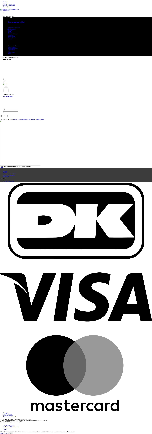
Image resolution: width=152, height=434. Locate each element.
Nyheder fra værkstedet (9, 5)
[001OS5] (20, 165)
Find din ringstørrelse (8, 181)
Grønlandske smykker (8, 16)
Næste (2, 167)
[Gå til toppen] (0, 423)
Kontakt (5, 1)
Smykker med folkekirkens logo (11, 57)
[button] (4, 13)
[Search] (3, 112)
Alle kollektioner (7, 59)
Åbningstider (6, 413)
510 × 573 (15, 119)
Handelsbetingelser (8, 415)
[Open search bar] (4, 109)
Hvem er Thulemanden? (9, 4)
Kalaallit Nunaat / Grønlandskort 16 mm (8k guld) (31, 119)
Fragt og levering (7, 414)
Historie (5, 3)
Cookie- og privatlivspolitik (9, 416)
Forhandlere (6, 6)
